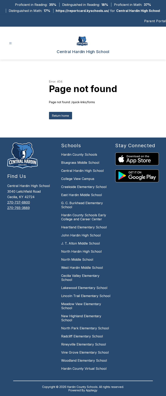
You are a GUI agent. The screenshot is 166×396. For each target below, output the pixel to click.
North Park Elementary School (85, 328)
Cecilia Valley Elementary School (80, 278)
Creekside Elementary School (83, 187)
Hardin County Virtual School (83, 369)
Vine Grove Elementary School (85, 352)
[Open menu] (10, 43)
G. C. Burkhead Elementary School (82, 205)
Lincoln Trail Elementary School (85, 296)
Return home (60, 115)
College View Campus (77, 179)
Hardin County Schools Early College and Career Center (83, 217)
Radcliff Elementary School (82, 336)
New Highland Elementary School (81, 318)
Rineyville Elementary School (83, 344)
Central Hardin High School (82, 171)
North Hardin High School (81, 251)
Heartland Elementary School (84, 227)
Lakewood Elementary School (84, 288)
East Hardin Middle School (81, 195)
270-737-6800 (18, 202)
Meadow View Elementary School (81, 306)
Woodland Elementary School (84, 360)
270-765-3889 (18, 208)
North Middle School (77, 259)
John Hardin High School (81, 235)
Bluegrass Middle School (80, 163)
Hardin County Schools (79, 154)
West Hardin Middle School (82, 268)
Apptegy (91, 390)
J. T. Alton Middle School (80, 243)
